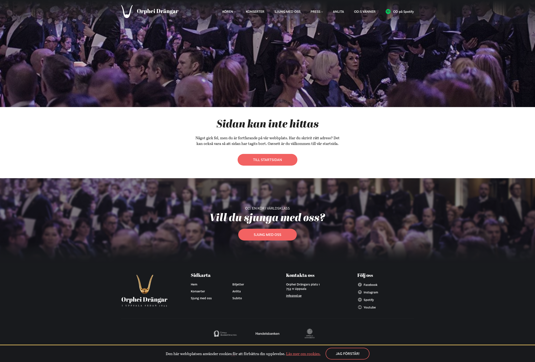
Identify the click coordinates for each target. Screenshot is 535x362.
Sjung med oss (287, 11)
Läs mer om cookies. (303, 353)
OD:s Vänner (365, 11)
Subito (237, 298)
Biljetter (238, 284)
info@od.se (294, 295)
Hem (194, 284)
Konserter (255, 11)
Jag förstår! (347, 353)
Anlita (338, 11)
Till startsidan (267, 159)
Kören (227, 11)
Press (315, 11)
